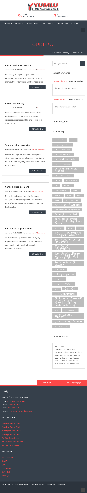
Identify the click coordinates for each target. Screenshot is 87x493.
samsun (70, 228)
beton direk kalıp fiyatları (62, 164)
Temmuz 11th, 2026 (59, 81)
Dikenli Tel (6, 468)
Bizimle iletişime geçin (73, 383)
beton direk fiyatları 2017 (62, 149)
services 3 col (78, 53)
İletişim (74, 24)
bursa (56, 185)
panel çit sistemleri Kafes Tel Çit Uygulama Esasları (68, 221)
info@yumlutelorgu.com (16, 401)
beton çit (57, 180)
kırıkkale (57, 200)
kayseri (69, 195)
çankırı (57, 310)
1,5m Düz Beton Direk (11, 423)
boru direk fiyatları (71, 180)
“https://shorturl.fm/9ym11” (65, 88)
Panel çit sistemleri (66, 214)
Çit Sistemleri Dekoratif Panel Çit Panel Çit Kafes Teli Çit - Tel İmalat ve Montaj (68, 302)
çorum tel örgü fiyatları (68, 321)
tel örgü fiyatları (64, 274)
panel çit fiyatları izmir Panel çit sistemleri (67, 209)
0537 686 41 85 (14, 408)
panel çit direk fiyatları (72, 200)
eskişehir (76, 190)
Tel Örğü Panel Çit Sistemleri (65, 263)
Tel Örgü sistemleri (62, 247)
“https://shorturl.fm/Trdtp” (65, 107)
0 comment (41, 70)
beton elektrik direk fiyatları (63, 176)
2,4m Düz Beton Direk (11, 427)
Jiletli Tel (5, 461)
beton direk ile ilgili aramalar (63, 154)
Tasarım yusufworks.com (55, 484)
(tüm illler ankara (60, 140)
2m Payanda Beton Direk (12, 441)
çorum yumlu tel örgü (61, 326)
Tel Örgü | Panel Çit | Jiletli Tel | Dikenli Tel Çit (68, 256)
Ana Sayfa (7, 24)
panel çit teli (58, 228)
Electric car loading (14, 103)
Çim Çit (69, 288)
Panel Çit (5, 475)
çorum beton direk (70, 310)
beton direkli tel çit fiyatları (66, 169)
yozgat (56, 289)
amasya (73, 140)
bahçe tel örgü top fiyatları (62, 145)
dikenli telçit (67, 185)
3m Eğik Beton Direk (10, 445)
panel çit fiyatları (67, 204)
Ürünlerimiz (32, 24)
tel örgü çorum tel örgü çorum (64, 284)
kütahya (79, 195)
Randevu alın (46, 383)
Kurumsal (19, 24)
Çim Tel (5, 465)
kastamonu (58, 195)
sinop (80, 228)
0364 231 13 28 (14, 404)
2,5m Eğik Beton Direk (11, 434)
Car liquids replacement (17, 186)
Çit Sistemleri (65, 294)
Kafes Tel (6, 472)
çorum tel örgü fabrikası (63, 315)
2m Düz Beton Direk (10, 438)
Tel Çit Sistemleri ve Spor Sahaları (68, 234)
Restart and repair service (18, 65)
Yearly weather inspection (18, 145)
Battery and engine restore (18, 228)
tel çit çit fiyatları (60, 269)
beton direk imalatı (66, 159)
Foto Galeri (62, 24)
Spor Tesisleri (7, 457)
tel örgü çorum (59, 279)
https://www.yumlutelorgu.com (20, 411)
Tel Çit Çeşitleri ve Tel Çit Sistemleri (67, 240)
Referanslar (48, 24)
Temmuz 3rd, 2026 (59, 100)
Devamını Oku (37, 87)
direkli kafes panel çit (61, 190)
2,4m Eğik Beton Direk (11, 430)
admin (33, 70)
